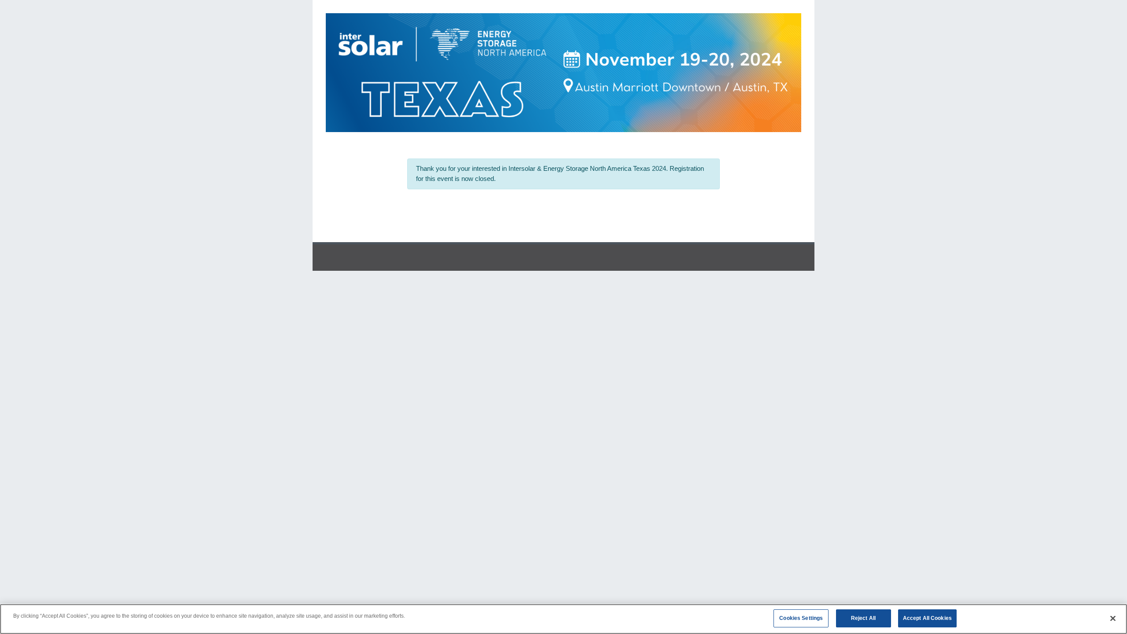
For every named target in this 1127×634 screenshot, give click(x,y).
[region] (563, 619)
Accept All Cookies (927, 618)
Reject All (863, 618)
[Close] (1113, 618)
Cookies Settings (801, 618)
